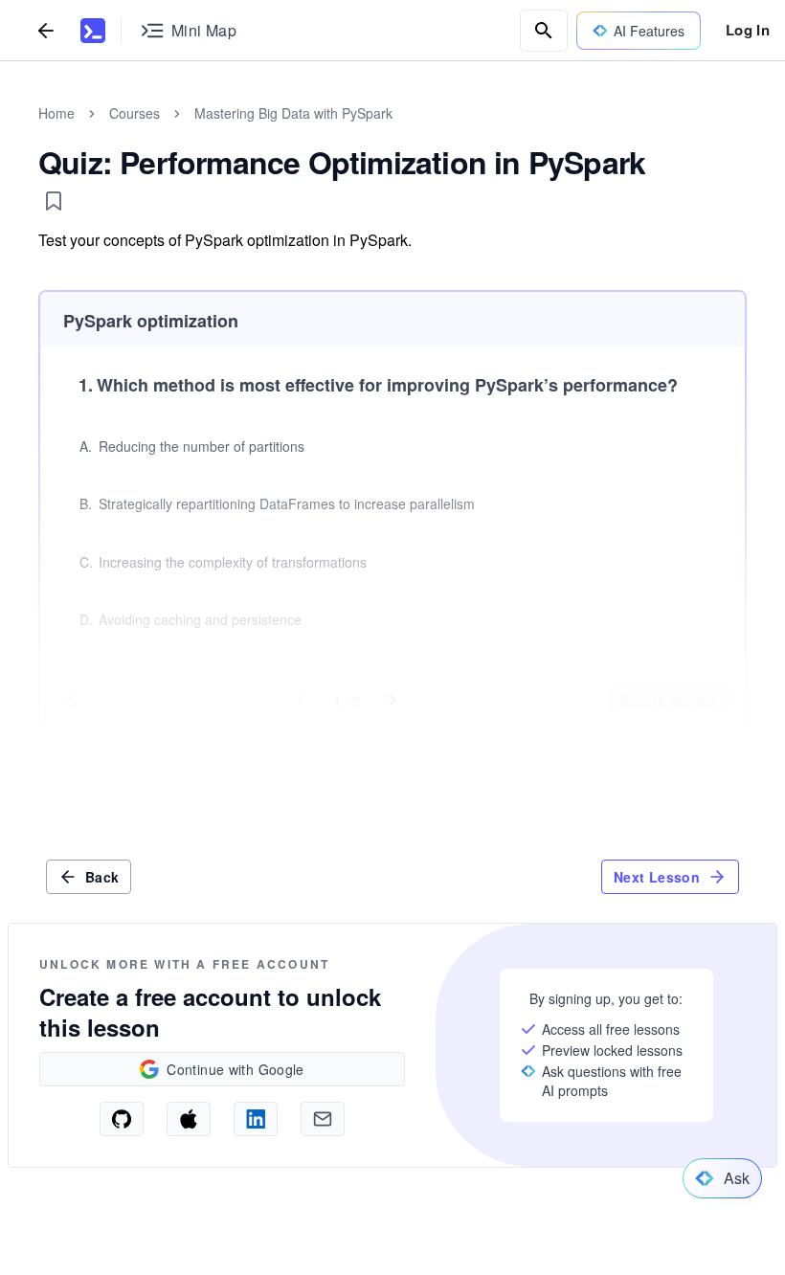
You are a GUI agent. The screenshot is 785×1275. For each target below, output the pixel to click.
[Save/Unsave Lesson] (53, 201)
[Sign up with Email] (323, 1119)
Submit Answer (668, 700)
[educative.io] (92, 30)
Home (56, 113)
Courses (134, 113)
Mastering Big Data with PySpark (293, 113)
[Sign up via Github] (122, 1119)
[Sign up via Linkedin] (256, 1119)
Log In (748, 29)
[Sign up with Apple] (189, 1119)
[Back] (46, 30)
